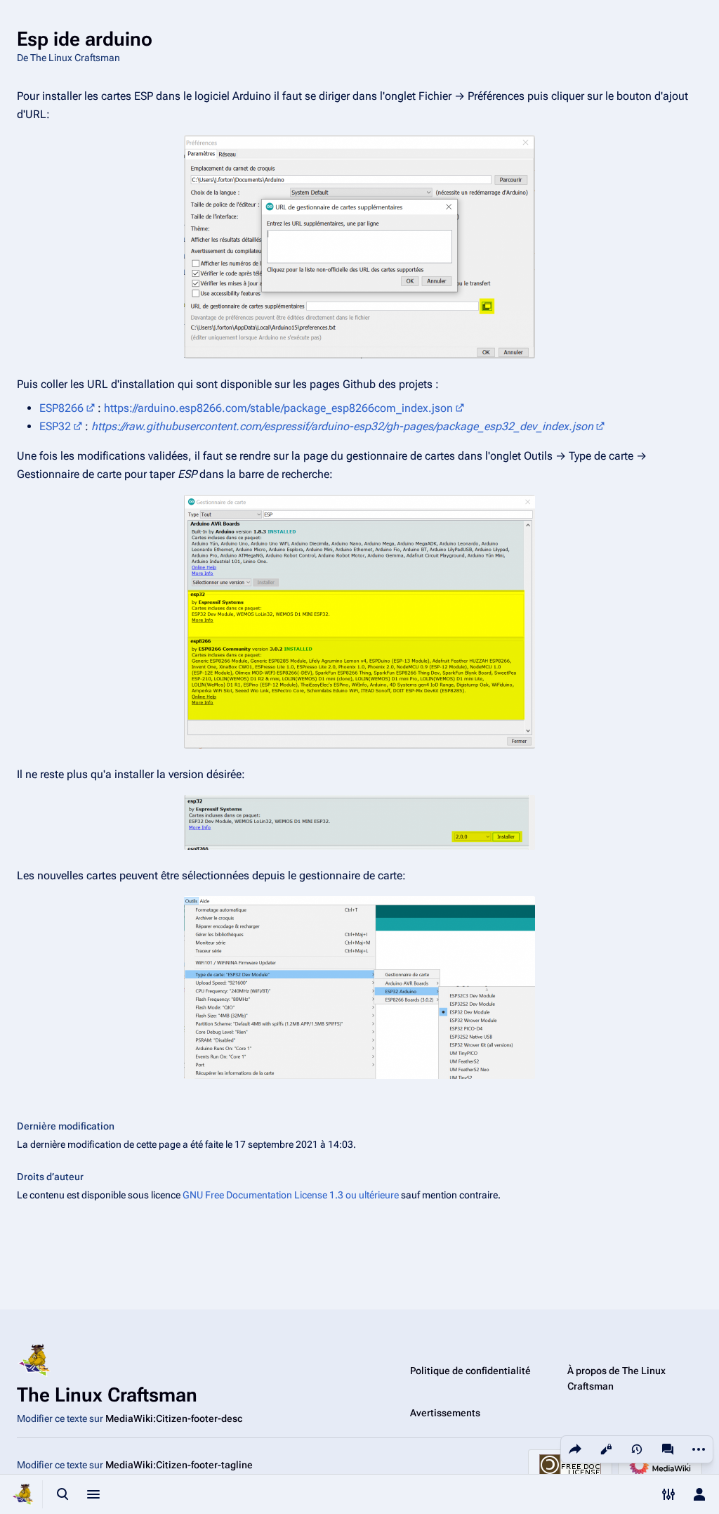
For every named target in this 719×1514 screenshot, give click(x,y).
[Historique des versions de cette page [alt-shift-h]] (637, 1449)
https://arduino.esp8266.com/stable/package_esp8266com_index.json (278, 408)
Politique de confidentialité (470, 1370)
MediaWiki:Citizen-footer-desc (173, 1418)
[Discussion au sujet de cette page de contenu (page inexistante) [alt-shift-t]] (668, 1449)
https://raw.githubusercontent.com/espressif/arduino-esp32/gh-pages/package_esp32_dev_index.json (342, 426)
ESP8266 (61, 408)
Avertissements (445, 1412)
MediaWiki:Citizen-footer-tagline (179, 1464)
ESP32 (55, 426)
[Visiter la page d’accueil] (22, 1494)
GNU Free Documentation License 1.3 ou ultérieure (291, 1195)
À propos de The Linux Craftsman (616, 1378)
